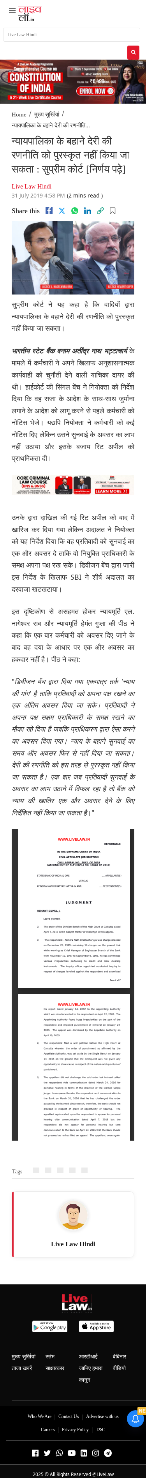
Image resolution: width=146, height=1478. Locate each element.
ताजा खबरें (22, 1368)
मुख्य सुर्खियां (46, 114)
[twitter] (61, 210)
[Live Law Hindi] (73, 1215)
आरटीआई (88, 1357)
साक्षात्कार (55, 1368)
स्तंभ (50, 1357)
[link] (100, 210)
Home (19, 114)
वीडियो (119, 1368)
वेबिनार (119, 1357)
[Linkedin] (87, 210)
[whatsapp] (74, 210)
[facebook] (49, 210)
